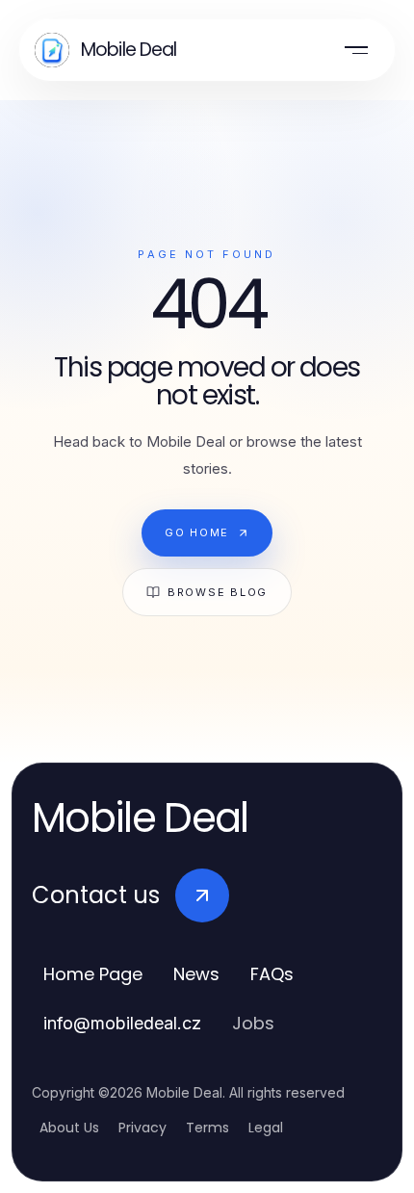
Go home (197, 532)
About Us (69, 1127)
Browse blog (218, 592)
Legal (265, 1127)
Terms (207, 1127)
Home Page (92, 974)
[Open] (356, 50)
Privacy (142, 1127)
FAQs (272, 974)
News (196, 974)
